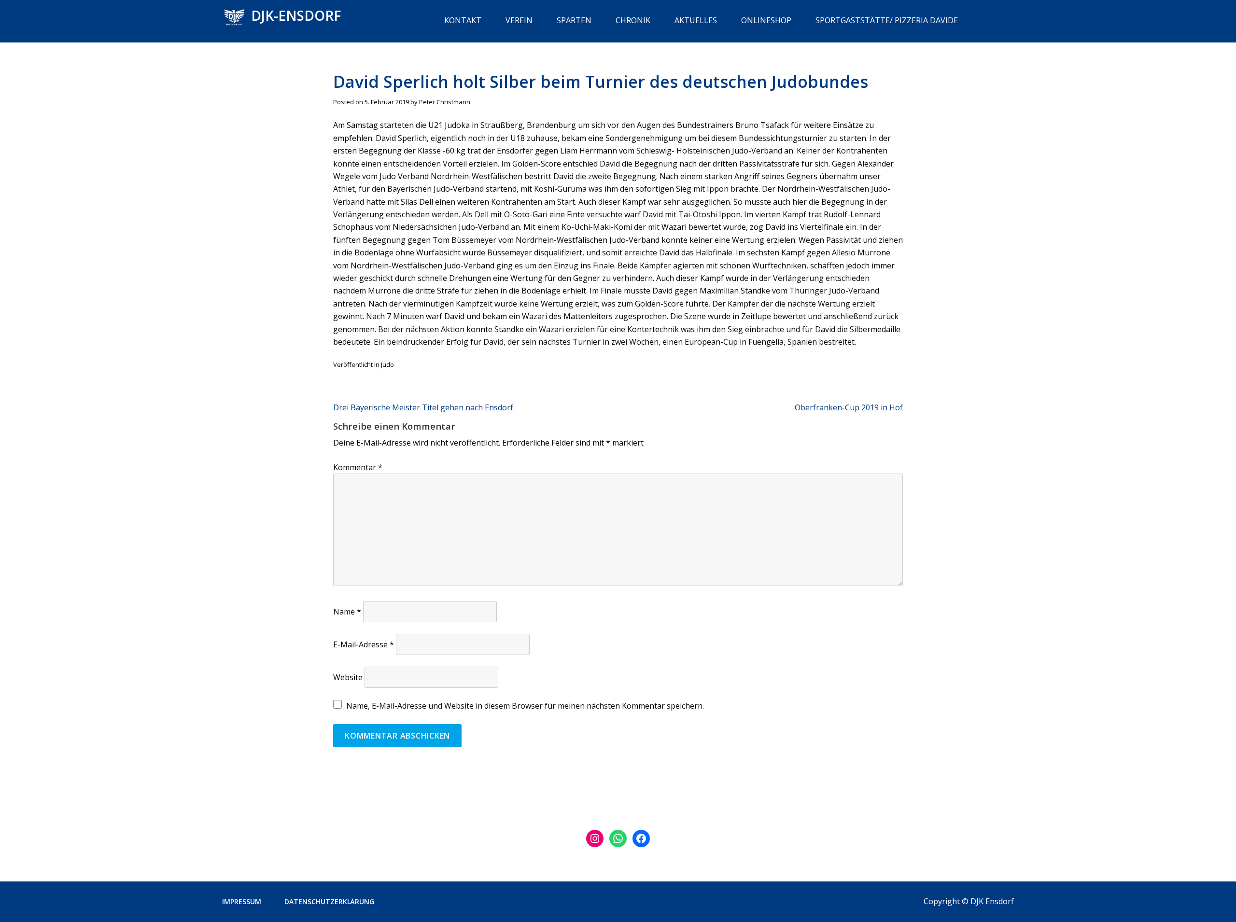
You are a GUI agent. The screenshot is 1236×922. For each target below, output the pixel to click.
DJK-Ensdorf (296, 15)
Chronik (633, 20)
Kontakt (462, 20)
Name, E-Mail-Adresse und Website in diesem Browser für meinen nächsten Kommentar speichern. (525, 705)
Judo (387, 364)
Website (348, 677)
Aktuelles (695, 20)
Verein (519, 20)
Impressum (241, 901)
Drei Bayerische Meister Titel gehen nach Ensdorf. (424, 407)
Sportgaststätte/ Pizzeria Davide (886, 20)
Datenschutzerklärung (329, 901)
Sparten (574, 20)
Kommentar (357, 467)
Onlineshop (766, 20)
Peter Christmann (444, 102)
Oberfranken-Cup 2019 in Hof (849, 407)
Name (347, 611)
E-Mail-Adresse (363, 644)
